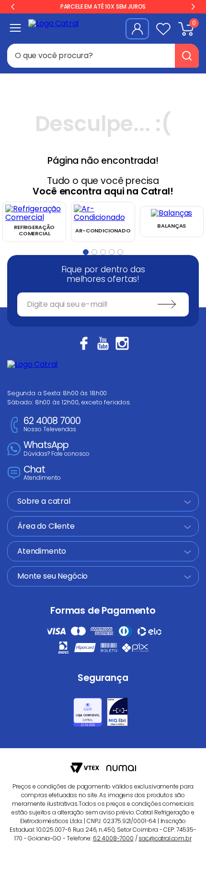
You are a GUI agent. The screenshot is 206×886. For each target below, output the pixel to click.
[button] (86, 252)
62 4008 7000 (51, 424)
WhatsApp (56, 448)
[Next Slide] (193, 6)
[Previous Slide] (13, 6)
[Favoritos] (163, 29)
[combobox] (103, 56)
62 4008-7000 (113, 838)
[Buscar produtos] (187, 56)
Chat (42, 473)
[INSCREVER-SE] (166, 304)
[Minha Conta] (137, 28)
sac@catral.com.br (164, 838)
